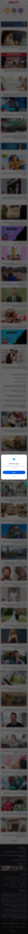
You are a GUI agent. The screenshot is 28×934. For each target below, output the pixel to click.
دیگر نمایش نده (14, 476)
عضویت (14, 472)
